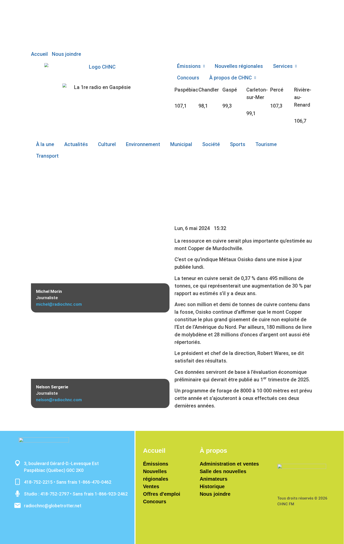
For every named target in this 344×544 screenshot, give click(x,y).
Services (283, 66)
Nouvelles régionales (239, 66)
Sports (237, 144)
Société (211, 144)
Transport (47, 156)
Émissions (189, 66)
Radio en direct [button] (48, 6)
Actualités (76, 144)
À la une (45, 144)
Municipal (181, 144)
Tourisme (266, 144)
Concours (188, 78)
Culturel (107, 144)
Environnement (143, 144)
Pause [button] (38, 14)
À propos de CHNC (230, 78)
